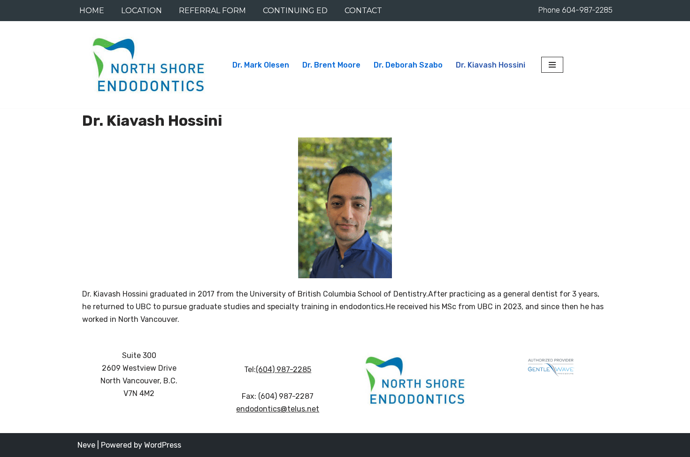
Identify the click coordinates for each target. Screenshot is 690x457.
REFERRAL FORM (212, 10)
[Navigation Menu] (552, 65)
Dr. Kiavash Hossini (490, 65)
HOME (91, 10)
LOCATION (141, 10)
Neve (86, 445)
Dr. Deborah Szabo (408, 65)
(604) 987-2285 (283, 369)
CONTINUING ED (295, 10)
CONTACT (363, 10)
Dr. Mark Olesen (260, 65)
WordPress (162, 445)
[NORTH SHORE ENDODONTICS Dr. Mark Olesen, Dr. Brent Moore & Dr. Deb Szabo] (146, 65)
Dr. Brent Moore (331, 65)
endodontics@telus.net (277, 408)
